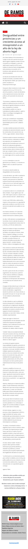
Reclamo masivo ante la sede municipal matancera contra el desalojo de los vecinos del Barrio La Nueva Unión (13, 486)
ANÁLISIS (5, 31)
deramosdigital (17, 54)
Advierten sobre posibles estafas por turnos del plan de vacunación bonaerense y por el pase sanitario (14, 478)
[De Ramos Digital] (3, 23)
